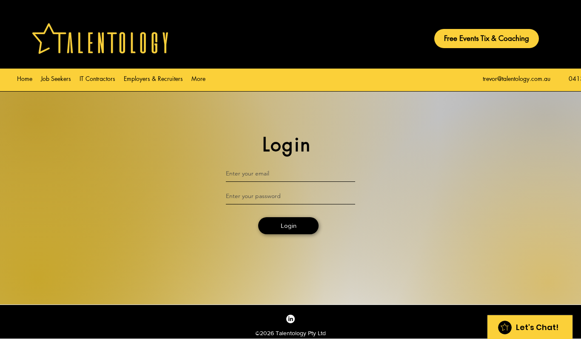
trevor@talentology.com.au (516, 79)
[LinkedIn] (290, 319)
